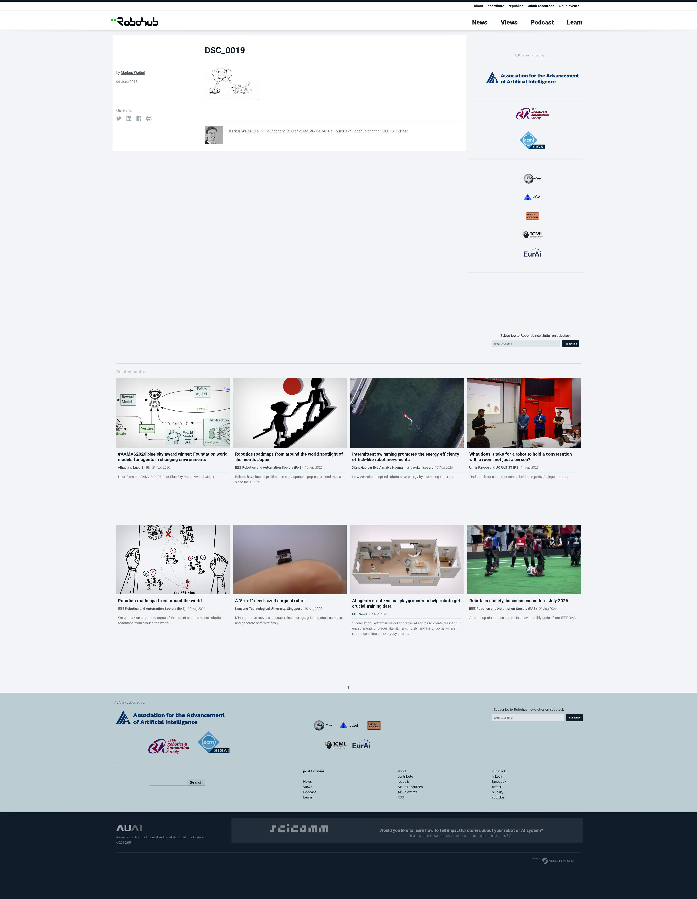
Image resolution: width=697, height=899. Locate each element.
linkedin (497, 776)
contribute (496, 6)
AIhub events (569, 6)
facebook (499, 781)
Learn (575, 22)
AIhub (122, 467)
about (478, 6)
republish (516, 6)
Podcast (542, 22)
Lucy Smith (141, 467)
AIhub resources (541, 6)
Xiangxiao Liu (362, 467)
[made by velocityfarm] (553, 860)
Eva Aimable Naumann (389, 467)
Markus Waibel (133, 72)
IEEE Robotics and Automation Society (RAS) (269, 467)
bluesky (497, 792)
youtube (498, 797)
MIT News (359, 614)
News (480, 22)
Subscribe (571, 343)
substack (499, 771)
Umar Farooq (479, 467)
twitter (497, 787)
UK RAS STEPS (507, 467)
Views (509, 22)
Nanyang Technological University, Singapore (268, 609)
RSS (401, 797)
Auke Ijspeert (423, 467)
